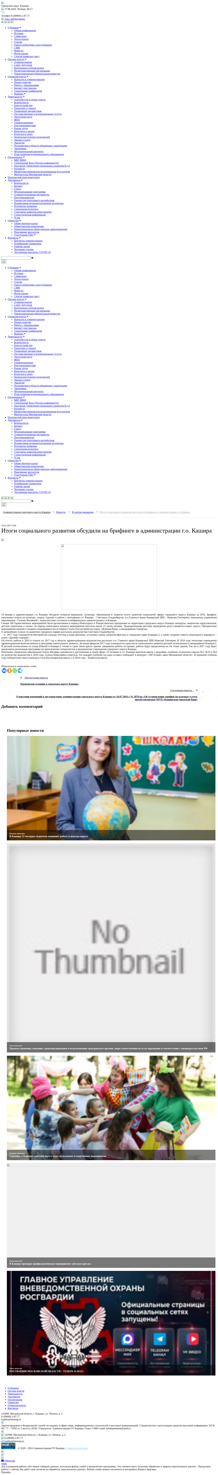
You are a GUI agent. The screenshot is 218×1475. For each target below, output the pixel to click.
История (18, 33)
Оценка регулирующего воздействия (34, 200)
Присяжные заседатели (26, 232)
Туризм (18, 42)
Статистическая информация (30, 214)
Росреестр (19, 168)
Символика (20, 36)
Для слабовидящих (14, 19)
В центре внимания (17, 833)
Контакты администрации (28, 240)
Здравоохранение (23, 122)
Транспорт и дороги (25, 108)
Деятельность (15, 96)
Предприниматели (24, 197)
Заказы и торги (22, 140)
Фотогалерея (21, 53)
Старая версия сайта (77, 1448)
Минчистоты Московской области (32, 174)
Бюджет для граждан (25, 88)
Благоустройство (23, 105)
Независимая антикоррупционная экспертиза (39, 203)
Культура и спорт (23, 134)
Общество (13, 220)
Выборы (19, 93)
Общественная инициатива (29, 226)
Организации (15, 157)
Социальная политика (26, 209)
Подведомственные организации (32, 70)
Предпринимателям (25, 125)
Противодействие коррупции (24, 177)
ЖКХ (17, 119)
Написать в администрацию (29, 79)
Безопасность (21, 102)
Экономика (20, 148)
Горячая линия (22, 246)
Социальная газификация (28, 91)
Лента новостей (15, 1046)
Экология (19, 142)
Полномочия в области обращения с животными (40, 145)
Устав (17, 217)
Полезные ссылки (24, 249)
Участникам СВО (24, 235)
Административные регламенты (31, 194)
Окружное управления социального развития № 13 (42, 165)
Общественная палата (26, 223)
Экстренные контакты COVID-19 (32, 252)
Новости (18, 50)
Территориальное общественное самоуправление (41, 229)
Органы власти (16, 59)
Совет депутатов (23, 65)
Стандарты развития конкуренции (33, 212)
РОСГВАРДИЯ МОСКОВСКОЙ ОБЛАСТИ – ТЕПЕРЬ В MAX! (46, 1371)
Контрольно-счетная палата (29, 68)
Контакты (13, 237)
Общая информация (25, 30)
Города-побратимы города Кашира (33, 45)
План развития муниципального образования (39, 154)
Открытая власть (17, 76)
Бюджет (18, 186)
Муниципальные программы (30, 191)
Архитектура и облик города (29, 99)
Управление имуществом (27, 111)
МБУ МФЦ (20, 160)
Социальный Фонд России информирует (36, 163)
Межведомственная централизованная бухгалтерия (42, 171)
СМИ (17, 47)
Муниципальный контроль (28, 151)
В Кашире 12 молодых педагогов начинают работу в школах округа (48, 836)
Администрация (23, 62)
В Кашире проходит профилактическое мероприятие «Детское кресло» (50, 1263)
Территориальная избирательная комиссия (37, 73)
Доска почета (21, 39)
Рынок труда (21, 128)
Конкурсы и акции (24, 131)
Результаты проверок (25, 206)
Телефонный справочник (27, 243)
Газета (17, 188)
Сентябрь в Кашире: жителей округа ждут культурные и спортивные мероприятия (57, 1156)
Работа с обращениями (26, 85)
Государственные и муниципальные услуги (38, 114)
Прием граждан (22, 82)
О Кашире (13, 27)
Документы (14, 180)
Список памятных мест (26, 56)
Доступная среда (23, 117)
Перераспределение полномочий (32, 137)
